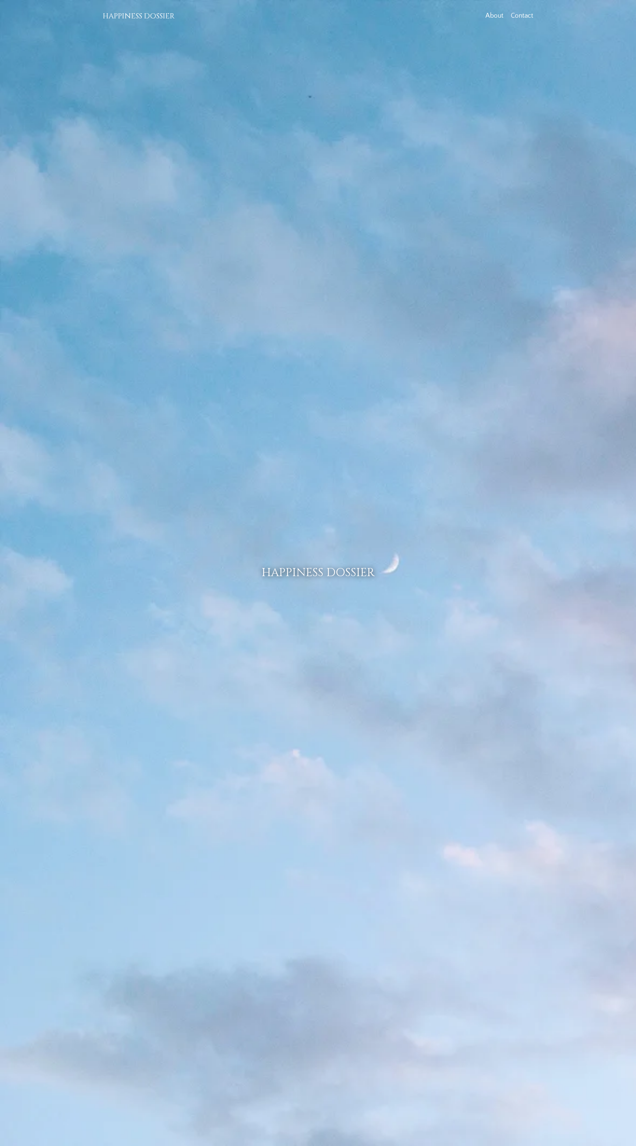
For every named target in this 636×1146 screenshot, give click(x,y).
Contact (522, 16)
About (494, 16)
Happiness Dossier (138, 16)
